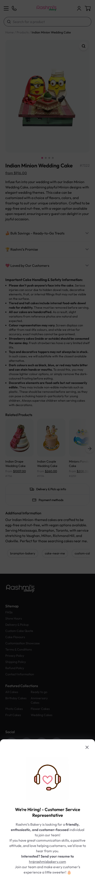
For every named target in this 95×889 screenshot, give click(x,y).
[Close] (87, 747)
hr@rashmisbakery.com (47, 861)
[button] (47, 444)
